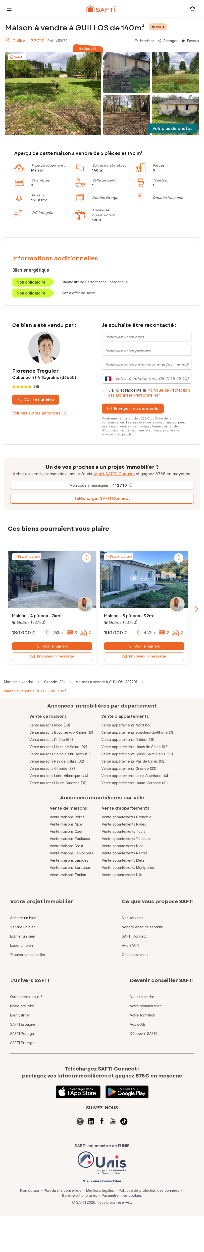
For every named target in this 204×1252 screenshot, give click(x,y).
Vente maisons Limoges (69, 860)
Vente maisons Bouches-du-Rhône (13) (61, 732)
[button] (52, 580)
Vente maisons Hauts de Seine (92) (58, 747)
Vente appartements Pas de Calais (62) (133, 761)
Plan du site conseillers (62, 1190)
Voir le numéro (39, 399)
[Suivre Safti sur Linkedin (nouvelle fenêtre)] (91, 1121)
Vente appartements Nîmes (124, 824)
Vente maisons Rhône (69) (51, 739)
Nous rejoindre (142, 997)
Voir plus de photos (173, 128)
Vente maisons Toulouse (70, 838)
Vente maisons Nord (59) (49, 725)
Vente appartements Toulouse (127, 838)
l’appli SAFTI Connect (114, 473)
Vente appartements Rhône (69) (127, 739)
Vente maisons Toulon (68, 875)
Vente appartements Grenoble (127, 817)
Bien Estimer (20, 1015)
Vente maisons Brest (66, 846)
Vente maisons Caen (66, 831)
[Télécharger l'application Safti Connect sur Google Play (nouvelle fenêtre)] (127, 1091)
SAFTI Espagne (22, 1024)
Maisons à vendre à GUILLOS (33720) (106, 682)
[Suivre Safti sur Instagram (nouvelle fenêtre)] (80, 1121)
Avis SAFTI (130, 945)
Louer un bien (21, 945)
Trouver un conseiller (27, 955)
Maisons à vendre (18, 682)
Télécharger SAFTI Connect (102, 498)
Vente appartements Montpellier (128, 867)
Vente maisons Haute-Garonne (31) (58, 783)
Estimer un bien (22, 936)
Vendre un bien (23, 927)
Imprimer (147, 41)
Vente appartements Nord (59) (126, 725)
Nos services (132, 918)
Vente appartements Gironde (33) (128, 768)
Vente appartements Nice (123, 846)
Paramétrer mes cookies (122, 1195)
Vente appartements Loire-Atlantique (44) (135, 776)
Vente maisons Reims (67, 817)
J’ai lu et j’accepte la (149, 393)
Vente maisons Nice (66, 824)
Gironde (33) (54, 682)
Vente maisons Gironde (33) (52, 768)
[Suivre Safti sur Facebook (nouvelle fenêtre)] (102, 1121)
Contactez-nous (135, 955)
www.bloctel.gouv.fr (116, 434)
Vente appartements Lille (122, 875)
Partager (170, 41)
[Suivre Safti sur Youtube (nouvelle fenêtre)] (113, 1121)
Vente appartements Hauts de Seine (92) (135, 747)
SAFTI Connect (134, 936)
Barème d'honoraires (79, 1195)
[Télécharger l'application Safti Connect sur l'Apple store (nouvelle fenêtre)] (78, 1091)
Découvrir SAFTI (143, 1033)
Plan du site (29, 1190)
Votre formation (142, 1015)
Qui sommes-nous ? (26, 997)
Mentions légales (100, 1190)
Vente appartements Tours (124, 831)
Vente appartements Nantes (125, 853)
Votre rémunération (145, 1006)
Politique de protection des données (149, 1190)
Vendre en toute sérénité (142, 927)
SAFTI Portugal (22, 1033)
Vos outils (138, 1024)
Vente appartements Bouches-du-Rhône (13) (138, 732)
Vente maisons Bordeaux (70, 867)
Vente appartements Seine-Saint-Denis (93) (137, 754)
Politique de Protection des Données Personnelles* (149, 393)
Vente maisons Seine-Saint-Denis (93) (60, 754)
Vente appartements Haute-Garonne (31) (134, 783)
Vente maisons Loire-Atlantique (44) (58, 776)
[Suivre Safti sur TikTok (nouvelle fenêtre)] (124, 1121)
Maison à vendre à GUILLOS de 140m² (35, 691)
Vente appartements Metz (123, 860)
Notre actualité (22, 1006)
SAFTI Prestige (22, 1043)
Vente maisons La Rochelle (72, 853)
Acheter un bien (23, 918)
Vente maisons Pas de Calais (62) (56, 761)
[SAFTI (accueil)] (101, 8)
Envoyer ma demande (136, 409)
